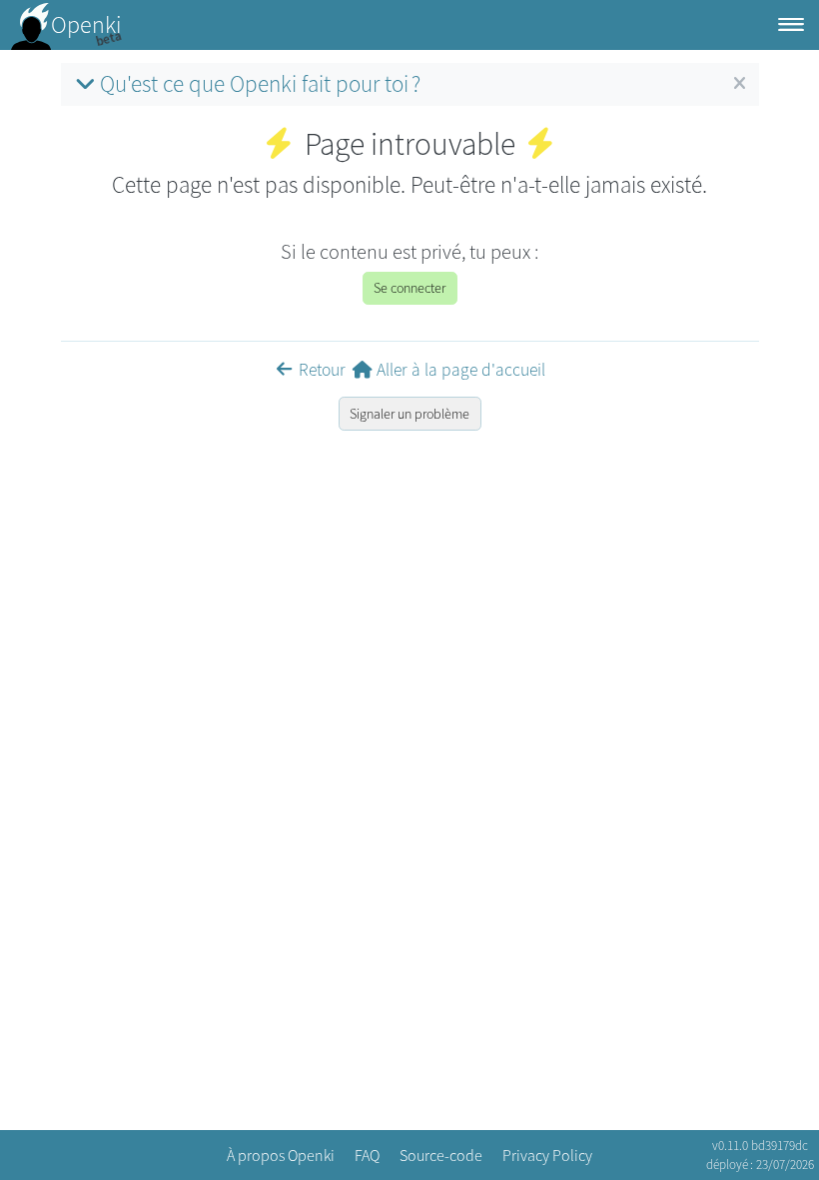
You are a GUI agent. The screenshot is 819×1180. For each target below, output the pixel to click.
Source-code (441, 1155)
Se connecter (409, 288)
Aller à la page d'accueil (461, 370)
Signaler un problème (409, 414)
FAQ (367, 1155)
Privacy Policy (547, 1155)
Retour (322, 370)
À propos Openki (281, 1155)
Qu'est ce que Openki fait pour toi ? (260, 83)
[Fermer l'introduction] (739, 84)
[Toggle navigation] (791, 25)
